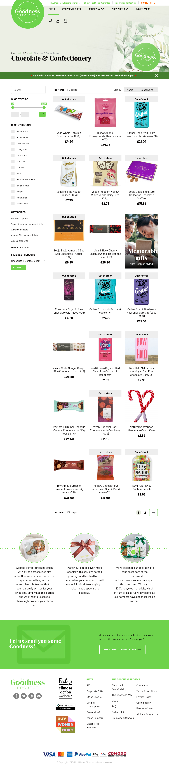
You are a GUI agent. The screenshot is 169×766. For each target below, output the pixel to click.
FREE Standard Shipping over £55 (64, 2)
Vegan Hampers (94, 717)
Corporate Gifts (71, 9)
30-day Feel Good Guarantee (97, 2)
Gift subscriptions (19, 218)
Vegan (20, 191)
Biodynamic (22, 137)
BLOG (115, 700)
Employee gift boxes (123, 717)
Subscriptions (120, 9)
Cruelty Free (23, 143)
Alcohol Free (23, 131)
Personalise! (93, 712)
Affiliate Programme (147, 714)
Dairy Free (22, 149)
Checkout (65, 21)
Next (153, 512)
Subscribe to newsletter (120, 649)
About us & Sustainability (119, 687)
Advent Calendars (19, 229)
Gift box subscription (93, 704)
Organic (21, 167)
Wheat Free (22, 203)
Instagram (31, 696)
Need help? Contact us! (125, 2)
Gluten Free (22, 155)
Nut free (21, 161)
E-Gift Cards (143, 9)
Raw (19, 173)
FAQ (114, 706)
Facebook (16, 696)
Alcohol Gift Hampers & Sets (24, 235)
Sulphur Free (23, 185)
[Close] (156, 75)
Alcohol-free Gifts (19, 240)
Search (50, 21)
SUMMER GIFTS (148, 2)
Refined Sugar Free (26, 179)
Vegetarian (22, 197)
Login (58, 21)
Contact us (142, 685)
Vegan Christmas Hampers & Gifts (27, 224)
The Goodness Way (122, 694)
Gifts (52, 9)
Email (39, 696)
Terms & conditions (146, 691)
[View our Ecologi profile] (65, 688)
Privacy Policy (143, 696)
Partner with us (144, 708)
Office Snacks (96, 9)
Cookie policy (143, 702)
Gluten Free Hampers (92, 725)
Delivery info (118, 712)
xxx (42, 114)
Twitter (24, 696)
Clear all (18, 267)
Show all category (20, 247)
